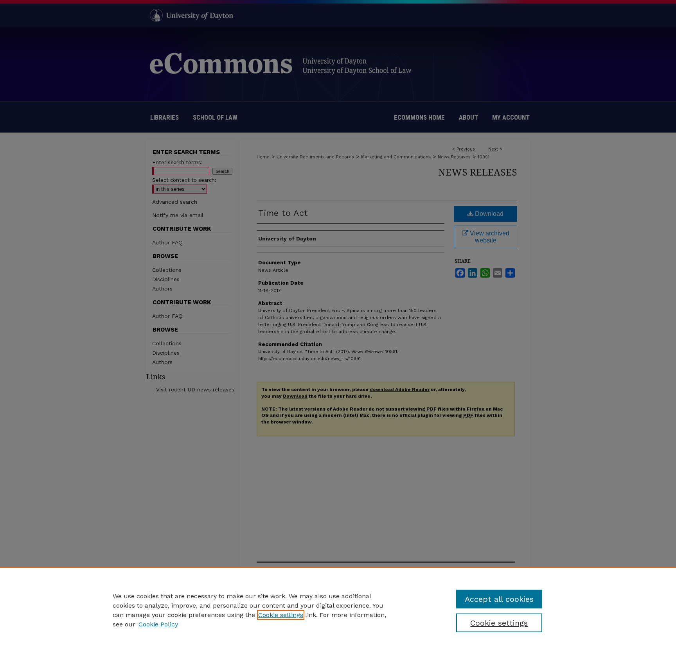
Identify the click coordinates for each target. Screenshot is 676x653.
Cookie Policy (158, 624)
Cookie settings (280, 615)
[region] (338, 610)
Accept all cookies (499, 599)
